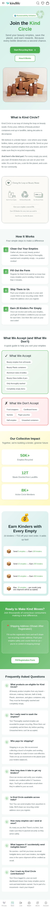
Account (46, 906)
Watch (29, 906)
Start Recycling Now (23, 50)
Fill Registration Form (25, 660)
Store (12, 906)
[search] (37, 3)
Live (20, 906)
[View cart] (47, 3)
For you (4, 906)
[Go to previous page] (3, 3)
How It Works (25, 58)
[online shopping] (13, 3)
